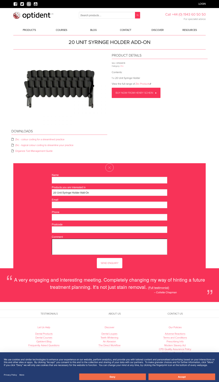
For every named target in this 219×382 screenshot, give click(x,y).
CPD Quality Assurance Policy (175, 349)
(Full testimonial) (158, 287)
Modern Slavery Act (175, 345)
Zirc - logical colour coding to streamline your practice (44, 145)
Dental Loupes (109, 333)
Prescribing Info (175, 341)
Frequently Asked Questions (43, 345)
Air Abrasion (109, 341)
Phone (55, 212)
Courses (61, 30)
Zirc (122, 66)
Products (29, 30)
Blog (93, 30)
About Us (115, 313)
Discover (158, 30)
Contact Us (175, 313)
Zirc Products (142, 83)
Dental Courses (43, 337)
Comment (57, 237)
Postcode (57, 224)
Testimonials (49, 313)
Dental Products (44, 333)
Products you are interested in (69, 187)
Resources (189, 30)
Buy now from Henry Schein (135, 92)
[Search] (137, 15)
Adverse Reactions (175, 333)
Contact (125, 30)
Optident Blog (43, 341)
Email (55, 199)
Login (202, 3)
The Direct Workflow (109, 345)
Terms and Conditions (175, 337)
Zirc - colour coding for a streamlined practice (39, 139)
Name (55, 175)
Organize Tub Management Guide (34, 151)
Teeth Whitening (109, 337)
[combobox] (109, 15)
